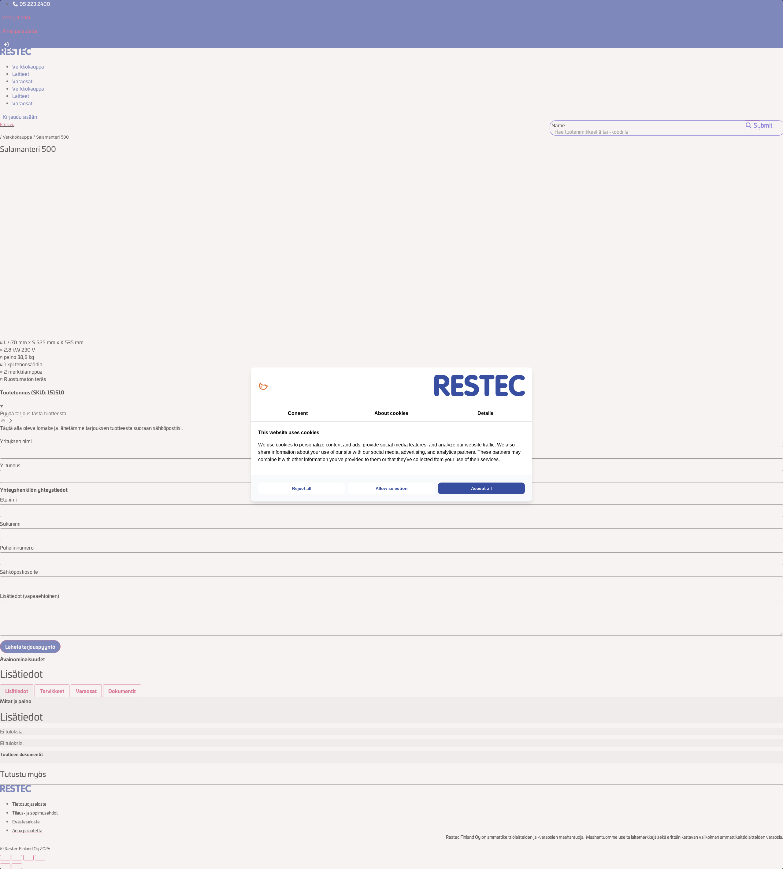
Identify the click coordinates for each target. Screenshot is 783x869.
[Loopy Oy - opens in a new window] (263, 386)
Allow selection (392, 488)
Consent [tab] (298, 413)
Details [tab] (485, 413)
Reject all (301, 488)
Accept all (481, 488)
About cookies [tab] (391, 413)
